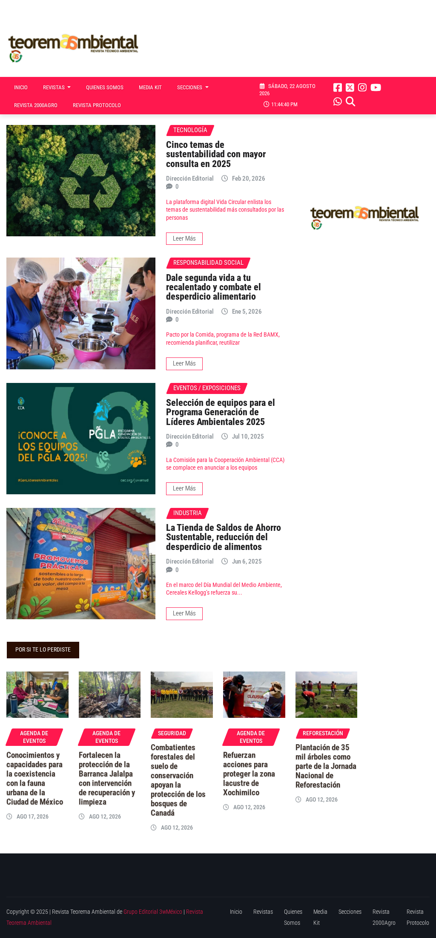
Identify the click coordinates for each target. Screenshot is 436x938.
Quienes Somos (104, 87)
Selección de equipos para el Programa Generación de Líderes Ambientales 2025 (220, 412)
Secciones (190, 87)
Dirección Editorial (190, 178)
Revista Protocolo (97, 105)
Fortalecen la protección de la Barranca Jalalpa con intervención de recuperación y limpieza (107, 779)
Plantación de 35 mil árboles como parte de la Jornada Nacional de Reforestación (325, 766)
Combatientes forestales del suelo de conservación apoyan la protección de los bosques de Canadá (178, 780)
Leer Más (184, 238)
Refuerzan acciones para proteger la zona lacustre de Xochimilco (249, 774)
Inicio (21, 87)
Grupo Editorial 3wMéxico (152, 911)
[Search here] (350, 101)
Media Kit (150, 87)
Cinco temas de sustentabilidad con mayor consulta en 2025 (216, 154)
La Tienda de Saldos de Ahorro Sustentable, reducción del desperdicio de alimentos (223, 537)
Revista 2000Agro (35, 105)
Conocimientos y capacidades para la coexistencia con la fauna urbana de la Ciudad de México (34, 779)
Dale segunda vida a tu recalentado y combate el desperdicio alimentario (213, 287)
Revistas (54, 87)
